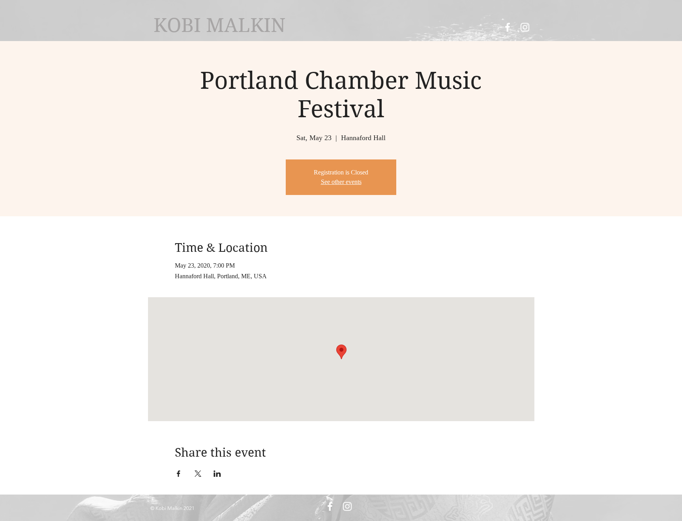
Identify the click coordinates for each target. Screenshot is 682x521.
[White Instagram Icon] (525, 27)
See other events (341, 181)
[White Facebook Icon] (507, 27)
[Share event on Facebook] (178, 473)
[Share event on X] (198, 473)
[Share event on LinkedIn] (217, 473)
